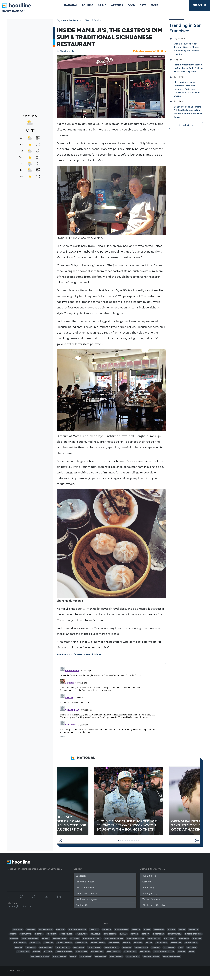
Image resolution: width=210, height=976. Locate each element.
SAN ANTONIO (130, 952)
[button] (60, 840)
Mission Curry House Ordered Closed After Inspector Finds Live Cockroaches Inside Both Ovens (187, 89)
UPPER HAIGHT (132, 956)
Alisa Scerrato (65, 51)
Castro (78, 654)
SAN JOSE (31, 929)
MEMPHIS (138, 943)
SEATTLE (181, 952)
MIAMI (149, 943)
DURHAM (14, 938)
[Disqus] (111, 701)
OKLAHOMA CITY (111, 947)
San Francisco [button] (12, 11)
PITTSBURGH (169, 947)
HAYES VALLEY (154, 938)
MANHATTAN (114, 943)
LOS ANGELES (81, 943)
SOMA (191, 952)
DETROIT (145, 934)
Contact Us (82, 905)
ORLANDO (127, 947)
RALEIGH (48, 952)
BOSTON (171, 929)
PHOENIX (156, 947)
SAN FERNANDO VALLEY (164, 952)
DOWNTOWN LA (174, 934)
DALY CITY (94, 929)
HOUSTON (197, 938)
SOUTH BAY (18, 929)
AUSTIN (147, 929)
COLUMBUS (95, 934)
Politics (87, 5)
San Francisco (76, 20)
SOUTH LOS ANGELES (40, 956)
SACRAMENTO (97, 952)
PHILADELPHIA (141, 947)
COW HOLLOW (110, 934)
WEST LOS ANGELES (171, 956)
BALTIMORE (159, 929)
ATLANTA (136, 929)
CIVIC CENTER (66, 934)
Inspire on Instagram (86, 899)
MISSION (18, 947)
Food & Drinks (93, 20)
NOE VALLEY (78, 947)
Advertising (148, 888)
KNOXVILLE (35, 943)
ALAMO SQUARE (121, 929)
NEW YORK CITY (63, 947)
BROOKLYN (193, 929)
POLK (180, 947)
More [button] (154, 5)
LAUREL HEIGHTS (64, 943)
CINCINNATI (51, 934)
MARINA (126, 943)
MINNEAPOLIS (191, 943)
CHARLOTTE (25, 934)
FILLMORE (74, 938)
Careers (146, 882)
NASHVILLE (31, 947)
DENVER (134, 934)
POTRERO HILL (23, 952)
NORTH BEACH (94, 947)
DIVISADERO (158, 934)
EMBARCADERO (59, 938)
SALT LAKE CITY (113, 952)
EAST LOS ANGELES (30, 938)
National (70, 5)
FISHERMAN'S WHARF (114, 938)
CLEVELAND (81, 934)
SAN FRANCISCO (45, 929)
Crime (102, 5)
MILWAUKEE (176, 943)
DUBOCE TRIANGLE (193, 934)
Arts (143, 5)
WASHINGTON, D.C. (151, 956)
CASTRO (13, 934)
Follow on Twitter (85, 882)
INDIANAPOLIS (20, 943)
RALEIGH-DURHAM (64, 952)
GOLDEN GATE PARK (135, 938)
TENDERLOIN (85, 956)
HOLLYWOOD (169, 938)
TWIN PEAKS (100, 956)
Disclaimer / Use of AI (153, 905)
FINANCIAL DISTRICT (92, 938)
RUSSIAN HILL (81, 952)
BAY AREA (106, 929)
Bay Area (61, 20)
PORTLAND (191, 947)
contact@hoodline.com (19, 906)
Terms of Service (151, 899)
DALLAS (123, 934)
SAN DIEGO (145, 952)
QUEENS (36, 952)
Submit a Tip (149, 876)
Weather (117, 5)
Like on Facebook (85, 888)
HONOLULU (184, 938)
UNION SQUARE (116, 956)
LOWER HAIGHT (98, 943)
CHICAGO (39, 934)
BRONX (182, 929)
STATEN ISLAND (59, 956)
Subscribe (200, 5)
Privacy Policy (149, 893)
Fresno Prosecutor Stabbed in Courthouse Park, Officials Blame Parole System (188, 68)
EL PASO (45, 938)
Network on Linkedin (86, 893)
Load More (186, 125)
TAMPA (73, 956)
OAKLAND (60, 929)
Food (131, 5)
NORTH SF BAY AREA (77, 929)
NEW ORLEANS (45, 947)
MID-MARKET (161, 943)
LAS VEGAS (48, 943)
